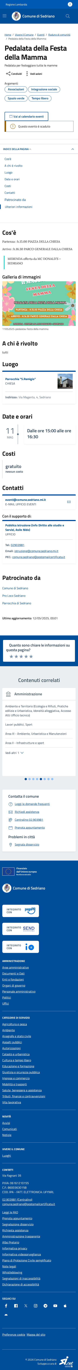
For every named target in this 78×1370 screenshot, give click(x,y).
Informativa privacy (14, 1248)
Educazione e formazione (18, 1066)
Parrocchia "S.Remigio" (20, 379)
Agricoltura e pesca (14, 1024)
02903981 (17, 545)
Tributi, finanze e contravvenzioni (23, 1096)
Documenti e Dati (13, 973)
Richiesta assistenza (15, 1230)
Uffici (5, 1003)
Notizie (6, 1135)
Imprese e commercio (16, 1078)
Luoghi (6, 1155)
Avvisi (6, 1123)
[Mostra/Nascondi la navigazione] (4, 16)
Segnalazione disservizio (18, 1224)
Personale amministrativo (18, 991)
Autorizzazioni (11, 1048)
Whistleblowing (12, 1272)
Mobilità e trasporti (14, 1084)
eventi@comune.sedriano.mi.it (25, 499)
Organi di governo (13, 985)
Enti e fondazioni (13, 979)
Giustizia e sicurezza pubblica (21, 1072)
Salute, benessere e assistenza (22, 1090)
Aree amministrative (15, 967)
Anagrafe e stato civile (16, 1036)
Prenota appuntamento (17, 1218)
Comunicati (9, 1129)
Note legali (9, 1266)
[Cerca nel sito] (67, 16)
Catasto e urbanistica (16, 1054)
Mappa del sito (36, 1334)
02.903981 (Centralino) (17, 1199)
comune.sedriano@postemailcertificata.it (38, 557)
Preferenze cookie (13, 1334)
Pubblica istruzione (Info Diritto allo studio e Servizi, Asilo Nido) (34, 527)
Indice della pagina (16, 149)
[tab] (26, 779)
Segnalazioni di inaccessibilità (21, 1278)
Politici (6, 997)
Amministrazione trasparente (21, 1236)
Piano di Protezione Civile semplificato (26, 1260)
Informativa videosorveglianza (21, 1254)
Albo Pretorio (10, 1242)
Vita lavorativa (11, 1102)
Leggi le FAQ (10, 1212)
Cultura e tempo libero (16, 1060)
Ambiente (8, 1030)
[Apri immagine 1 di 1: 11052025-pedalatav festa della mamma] (39, 303)
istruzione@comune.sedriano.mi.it (36, 551)
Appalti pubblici (12, 1042)
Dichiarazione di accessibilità (20, 1284)
